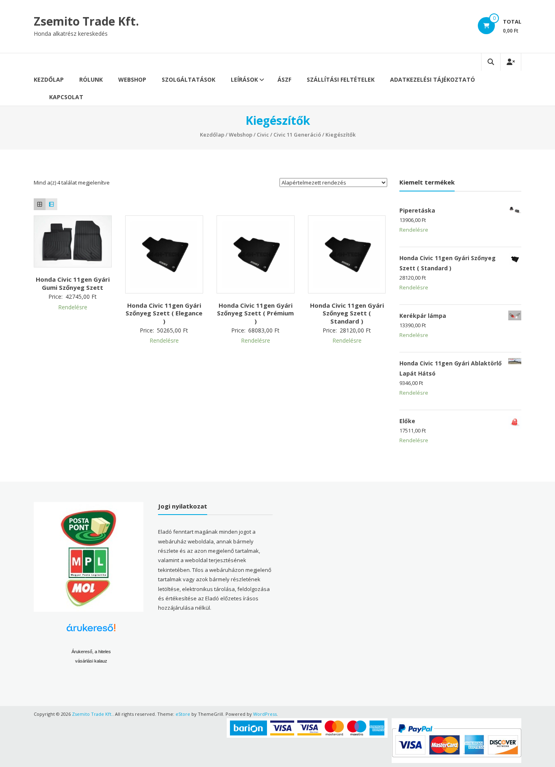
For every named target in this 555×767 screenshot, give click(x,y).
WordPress (265, 714)
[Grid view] (40, 204)
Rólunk (91, 79)
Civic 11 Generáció (297, 134)
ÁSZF (284, 79)
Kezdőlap (49, 79)
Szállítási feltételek (341, 79)
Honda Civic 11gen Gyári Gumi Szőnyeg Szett (73, 283)
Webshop (132, 79)
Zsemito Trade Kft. (86, 21)
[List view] (51, 204)
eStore (183, 714)
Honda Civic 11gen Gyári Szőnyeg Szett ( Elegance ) (164, 313)
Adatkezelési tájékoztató (432, 79)
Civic (263, 134)
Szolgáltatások (188, 79)
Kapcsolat (66, 97)
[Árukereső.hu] (91, 630)
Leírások (244, 79)
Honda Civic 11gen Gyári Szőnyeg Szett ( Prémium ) (255, 313)
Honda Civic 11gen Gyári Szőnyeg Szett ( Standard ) (347, 313)
